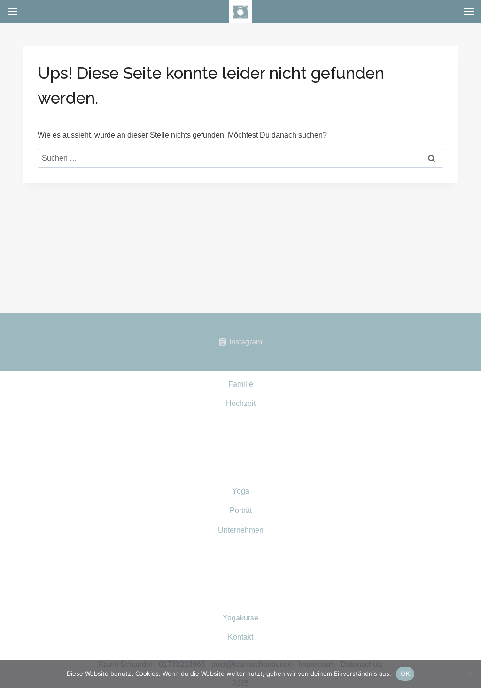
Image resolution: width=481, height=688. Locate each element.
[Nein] (469, 674)
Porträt (241, 510)
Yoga (240, 491)
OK (405, 673)
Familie (240, 384)
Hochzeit (241, 403)
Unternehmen (241, 530)
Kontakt (240, 637)
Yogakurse (240, 618)
